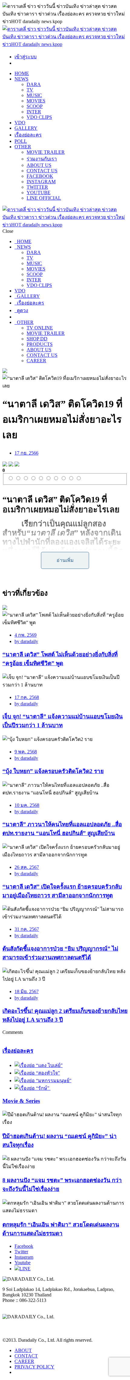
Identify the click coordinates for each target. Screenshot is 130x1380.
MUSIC (34, 95)
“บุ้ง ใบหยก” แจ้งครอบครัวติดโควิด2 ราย (53, 771)
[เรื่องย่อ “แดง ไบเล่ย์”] (39, 1065)
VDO (20, 122)
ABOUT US (39, 165)
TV (30, 89)
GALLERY (26, 128)
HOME (22, 73)
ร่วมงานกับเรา (42, 158)
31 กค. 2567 (27, 929)
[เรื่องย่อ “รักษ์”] (32, 1088)
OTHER (23, 146)
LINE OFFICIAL (44, 198)
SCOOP (35, 106)
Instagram (24, 1257)
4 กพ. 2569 (26, 635)
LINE (25, 1268)
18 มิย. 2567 (27, 991)
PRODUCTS (40, 344)
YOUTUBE (38, 192)
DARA (34, 84)
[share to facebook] (4, 464)
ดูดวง (21, 310)
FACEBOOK (40, 176)
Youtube (23, 1262)
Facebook (24, 1246)
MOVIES (36, 100)
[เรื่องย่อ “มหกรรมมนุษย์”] (43, 1080)
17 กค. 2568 (27, 697)
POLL (21, 141)
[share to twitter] (10, 464)
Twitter (21, 1251)
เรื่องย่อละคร (28, 134)
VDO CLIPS (39, 117)
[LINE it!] (17, 464)
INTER (34, 111)
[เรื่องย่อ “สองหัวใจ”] (37, 1072)
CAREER (36, 360)
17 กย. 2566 (26, 453)
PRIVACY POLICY (34, 1366)
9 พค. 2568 (26, 751)
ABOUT (23, 1350)
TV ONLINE (40, 327)
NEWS (21, 78)
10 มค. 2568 (27, 805)
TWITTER (37, 187)
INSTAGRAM (41, 181)
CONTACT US (42, 170)
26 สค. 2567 (27, 867)
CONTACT (26, 1355)
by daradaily (26, 641)
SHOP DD (37, 338)
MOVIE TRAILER (46, 152)
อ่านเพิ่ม (65, 560)
